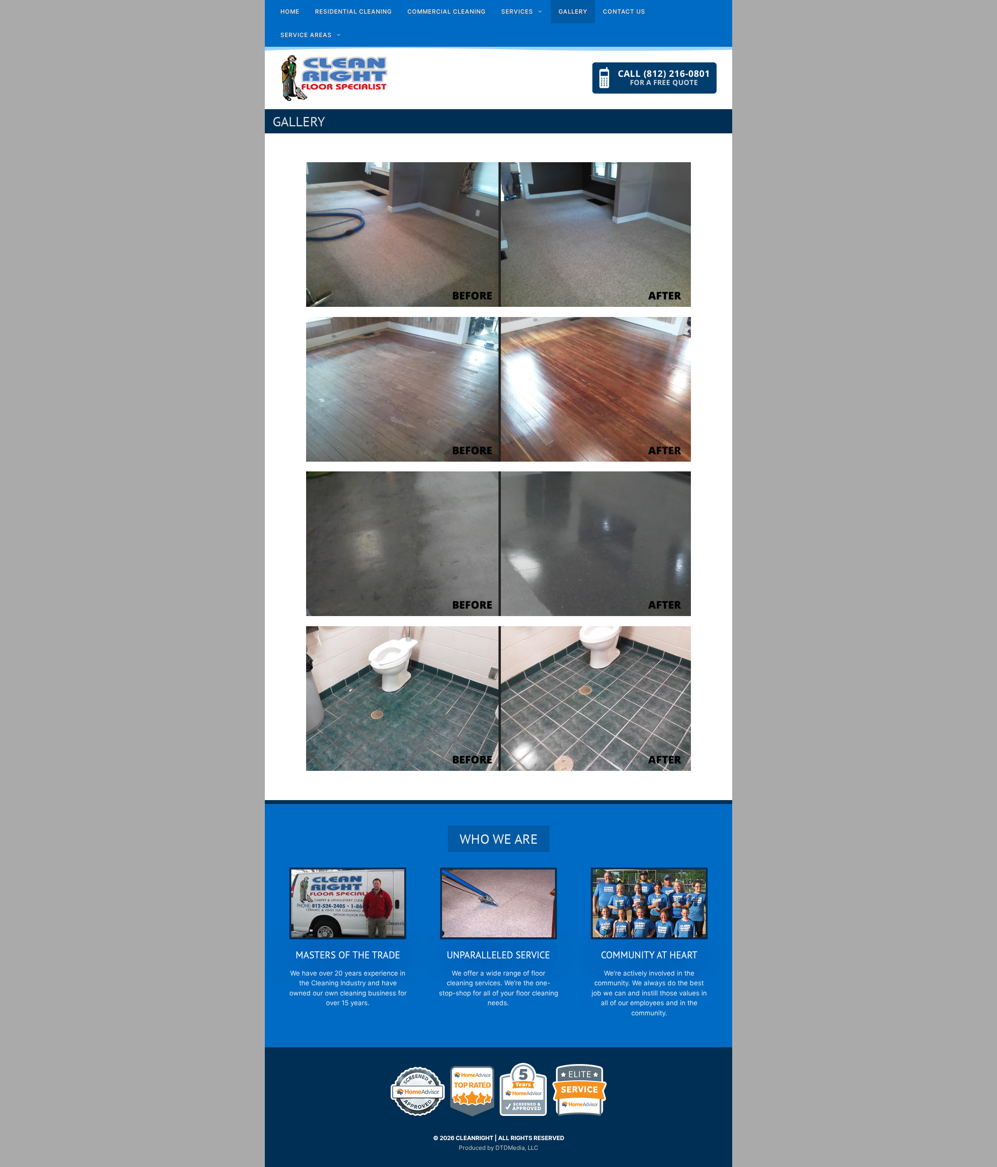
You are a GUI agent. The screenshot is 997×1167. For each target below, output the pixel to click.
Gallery (572, 11)
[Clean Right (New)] (334, 77)
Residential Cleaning (353, 11)
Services (517, 11)
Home (289, 11)
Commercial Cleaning (446, 11)
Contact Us (624, 11)
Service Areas (306, 35)
